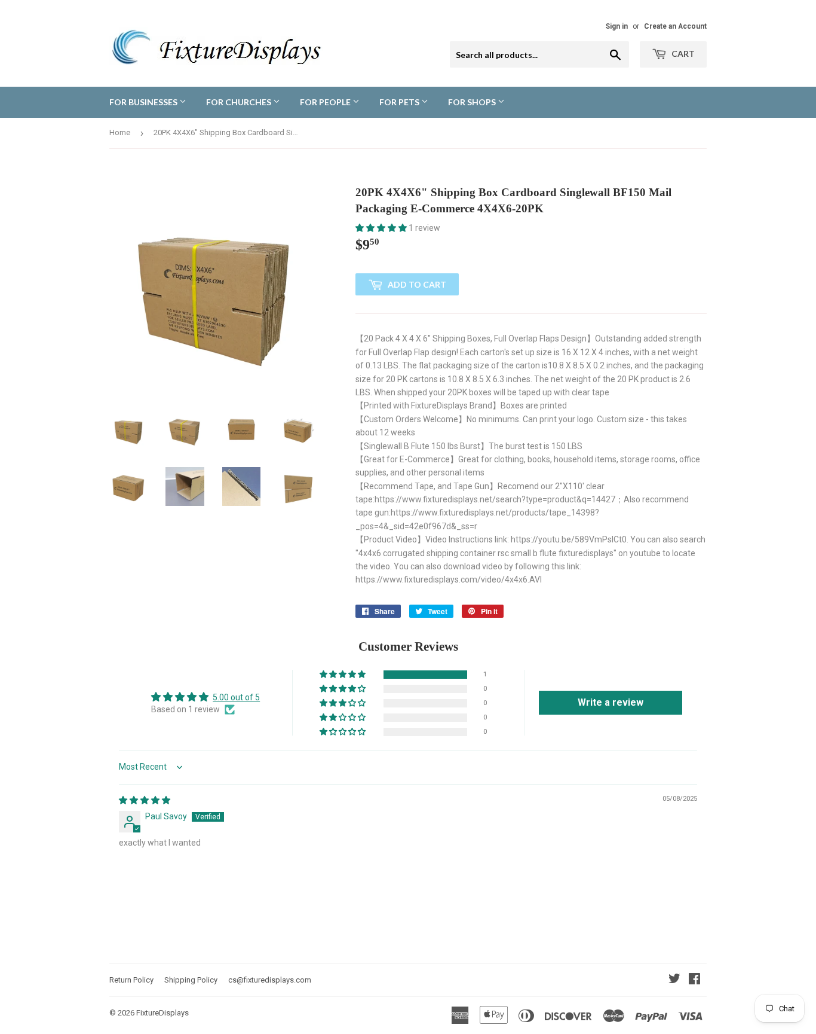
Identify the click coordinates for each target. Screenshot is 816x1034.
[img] (144, 800)
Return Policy (131, 979)
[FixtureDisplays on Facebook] (694, 980)
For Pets (400, 102)
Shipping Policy (190, 979)
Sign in (617, 26)
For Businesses (144, 102)
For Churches (239, 102)
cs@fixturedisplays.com (269, 979)
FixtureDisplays (162, 1012)
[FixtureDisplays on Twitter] (674, 980)
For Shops (473, 102)
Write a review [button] (610, 702)
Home (119, 132)
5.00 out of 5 (236, 697)
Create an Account (675, 26)
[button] (382, 228)
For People (326, 102)
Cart (682, 53)
